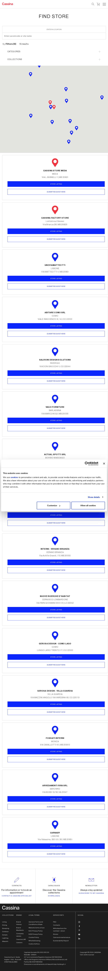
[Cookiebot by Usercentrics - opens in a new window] (86, 463)
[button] (104, 4)
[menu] (104, 4)
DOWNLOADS (54, 896)
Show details (94, 497)
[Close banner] (104, 463)
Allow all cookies (88, 505)
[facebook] (79, 927)
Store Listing (56, 278)
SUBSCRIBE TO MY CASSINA (91, 893)
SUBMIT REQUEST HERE (56, 286)
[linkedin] (79, 939)
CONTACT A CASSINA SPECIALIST (17, 896)
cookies (14, 477)
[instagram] (79, 923)
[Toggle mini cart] (98, 4)
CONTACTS (17, 885)
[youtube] (79, 935)
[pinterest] (79, 931)
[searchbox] (93, 4)
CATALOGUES (54, 885)
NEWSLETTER (91, 885)
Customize (52, 505)
